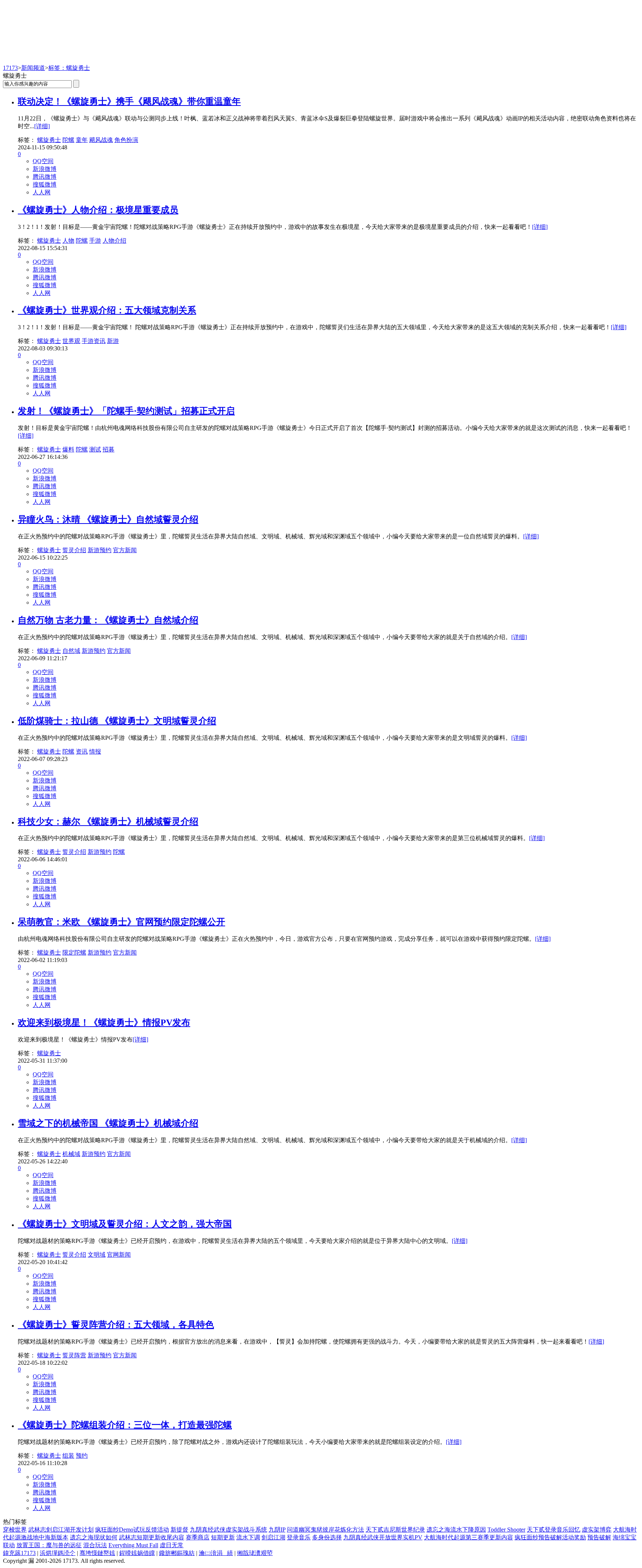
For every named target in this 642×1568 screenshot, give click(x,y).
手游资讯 (94, 341)
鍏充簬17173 (19, 1553)
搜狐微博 (44, 184)
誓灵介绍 (74, 550)
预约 (82, 1455)
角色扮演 (126, 140)
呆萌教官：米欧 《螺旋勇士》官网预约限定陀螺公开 (121, 922)
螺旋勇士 (49, 140)
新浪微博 (44, 169)
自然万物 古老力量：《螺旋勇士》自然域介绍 (108, 620)
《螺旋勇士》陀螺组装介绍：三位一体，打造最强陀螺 (125, 1425)
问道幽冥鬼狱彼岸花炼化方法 (325, 1529)
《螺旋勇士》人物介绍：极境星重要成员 (98, 210)
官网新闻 (119, 1254)
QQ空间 (43, 161)
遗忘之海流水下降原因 (456, 1529)
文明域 (97, 1254)
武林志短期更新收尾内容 (151, 1537)
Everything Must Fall (133, 1545)
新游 (113, 341)
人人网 (42, 192)
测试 (95, 449)
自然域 (71, 651)
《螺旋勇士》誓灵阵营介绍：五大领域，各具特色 (116, 1324)
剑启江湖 (273, 1537)
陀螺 (68, 140)
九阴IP (277, 1529)
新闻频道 (33, 68)
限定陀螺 (74, 952)
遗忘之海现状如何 (93, 1537)
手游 (95, 240)
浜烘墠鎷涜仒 (57, 1553)
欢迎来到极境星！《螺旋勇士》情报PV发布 (104, 1022)
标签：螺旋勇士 (69, 68)
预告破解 (599, 1537)
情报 (95, 751)
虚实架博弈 (597, 1529)
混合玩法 (95, 1545)
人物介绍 (114, 240)
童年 (82, 140)
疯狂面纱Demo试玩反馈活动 (132, 1529)
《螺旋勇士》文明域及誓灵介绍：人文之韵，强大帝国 (125, 1224)
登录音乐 (299, 1537)
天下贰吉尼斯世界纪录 (395, 1529)
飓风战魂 (101, 140)
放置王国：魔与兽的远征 (49, 1545)
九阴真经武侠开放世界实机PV (382, 1537)
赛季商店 (198, 1537)
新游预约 (99, 550)
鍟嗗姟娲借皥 (137, 1553)
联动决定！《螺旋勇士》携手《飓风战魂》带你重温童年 (129, 101)
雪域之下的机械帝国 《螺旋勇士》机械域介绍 (108, 1123)
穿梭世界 (15, 1529)
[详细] (42, 126)
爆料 (68, 449)
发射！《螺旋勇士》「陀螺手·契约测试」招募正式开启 (126, 411)
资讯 (82, 751)
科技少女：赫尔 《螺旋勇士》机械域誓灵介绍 (108, 821)
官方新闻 (125, 550)
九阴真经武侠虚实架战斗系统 (228, 1529)
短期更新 (223, 1537)
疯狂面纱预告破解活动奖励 (550, 1537)
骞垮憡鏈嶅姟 (97, 1553)
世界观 (71, 341)
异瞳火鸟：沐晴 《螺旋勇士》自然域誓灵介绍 (108, 519)
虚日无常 (172, 1545)
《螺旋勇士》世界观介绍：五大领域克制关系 (107, 310)
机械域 (71, 1154)
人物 (68, 240)
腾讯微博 (44, 177)
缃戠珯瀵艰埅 (255, 1553)
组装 (68, 1455)
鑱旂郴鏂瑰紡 (177, 1553)
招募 (108, 449)
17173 (10, 68)
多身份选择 (327, 1537)
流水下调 (248, 1537)
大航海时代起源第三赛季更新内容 (468, 1537)
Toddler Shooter (506, 1529)
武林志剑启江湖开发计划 (61, 1529)
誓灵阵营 (74, 1355)
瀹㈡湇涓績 (216, 1553)
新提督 (179, 1529)
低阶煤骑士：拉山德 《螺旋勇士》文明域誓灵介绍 (117, 721)
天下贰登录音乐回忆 (553, 1529)
